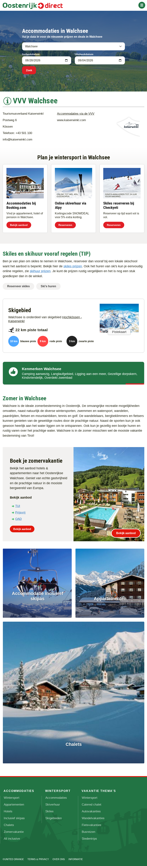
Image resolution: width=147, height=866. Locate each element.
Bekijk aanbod (19, 225)
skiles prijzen (72, 266)
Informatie (75, 859)
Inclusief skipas (14, 818)
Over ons (59, 859)
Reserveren (65, 225)
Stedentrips (89, 838)
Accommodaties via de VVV (75, 113)
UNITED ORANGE (14, 859)
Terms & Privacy (38, 859)
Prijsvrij (20, 512)
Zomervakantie (14, 832)
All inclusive (12, 838)
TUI (17, 506)
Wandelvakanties (93, 818)
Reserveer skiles (18, 286)
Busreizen (88, 832)
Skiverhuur (52, 804)
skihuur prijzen (40, 271)
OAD (18, 519)
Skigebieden (53, 818)
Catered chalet (91, 804)
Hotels (8, 811)
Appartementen (14, 804)
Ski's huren (48, 286)
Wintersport (11, 797)
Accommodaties (56, 797)
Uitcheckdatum (84, 54)
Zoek (29, 70)
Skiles (49, 811)
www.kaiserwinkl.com (71, 120)
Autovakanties (91, 811)
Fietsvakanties (91, 825)
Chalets (9, 825)
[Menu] (141, 5)
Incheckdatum (30, 54)
